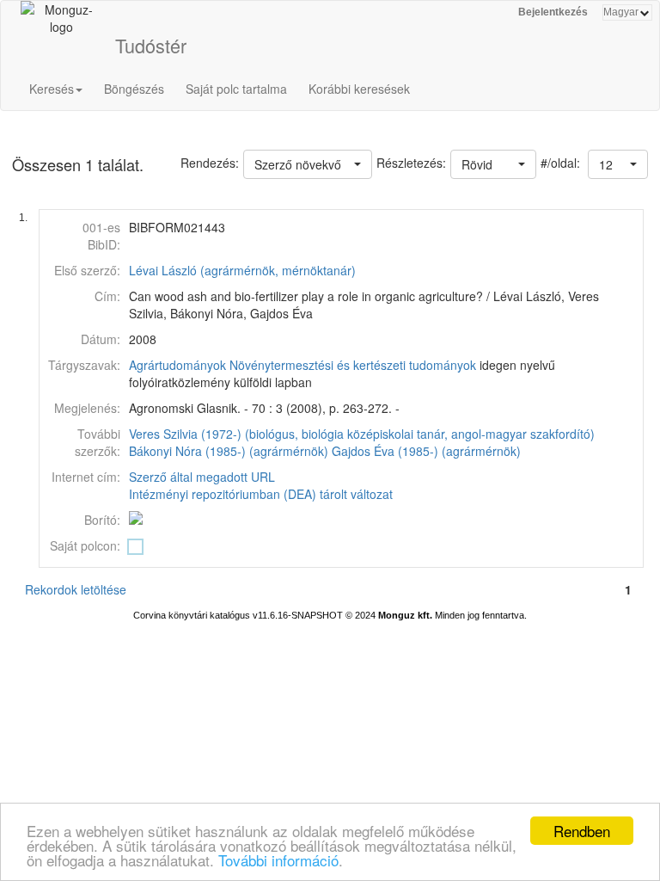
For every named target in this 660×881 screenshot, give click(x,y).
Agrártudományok (177, 364)
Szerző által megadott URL (202, 476)
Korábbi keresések (359, 88)
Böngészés (134, 88)
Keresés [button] (51, 88)
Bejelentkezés (553, 12)
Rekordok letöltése (75, 589)
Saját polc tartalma (236, 88)
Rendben (581, 830)
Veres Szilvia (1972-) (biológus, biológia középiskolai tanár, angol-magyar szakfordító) (362, 433)
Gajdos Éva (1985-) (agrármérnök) (426, 450)
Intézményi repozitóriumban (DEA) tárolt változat (261, 493)
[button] (618, 164)
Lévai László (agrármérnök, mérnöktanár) (242, 270)
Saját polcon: (85, 545)
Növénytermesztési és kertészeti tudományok (352, 364)
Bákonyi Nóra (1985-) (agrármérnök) (228, 450)
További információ (278, 860)
